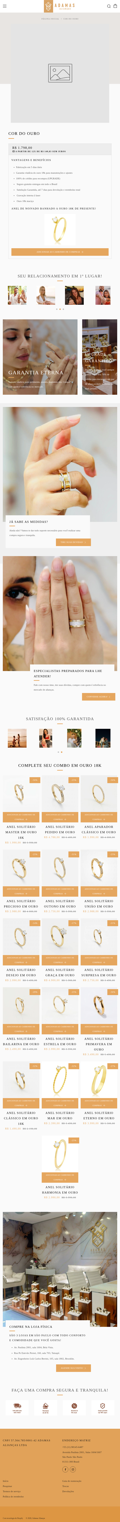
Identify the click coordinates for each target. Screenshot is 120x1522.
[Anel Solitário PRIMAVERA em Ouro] (99, 1005)
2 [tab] (60, 309)
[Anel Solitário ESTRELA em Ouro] (60, 1005)
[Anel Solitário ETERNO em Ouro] (99, 1079)
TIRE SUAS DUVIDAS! (72, 542)
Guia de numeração (71, 1481)
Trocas (65, 1486)
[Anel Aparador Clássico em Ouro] (99, 793)
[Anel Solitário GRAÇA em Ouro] (60, 936)
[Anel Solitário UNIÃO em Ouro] (99, 868)
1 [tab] (57, 309)
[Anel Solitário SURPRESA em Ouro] (99, 936)
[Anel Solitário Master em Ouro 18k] (21, 793)
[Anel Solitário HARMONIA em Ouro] (60, 1154)
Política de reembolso (13, 1496)
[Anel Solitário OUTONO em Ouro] (60, 868)
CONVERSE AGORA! (97, 697)
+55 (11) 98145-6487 (72, 1447)
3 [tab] (63, 309)
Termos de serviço (12, 1491)
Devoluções (68, 1491)
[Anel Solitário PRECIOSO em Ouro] (21, 868)
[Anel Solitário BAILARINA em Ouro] (21, 1005)
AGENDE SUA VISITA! (72, 1368)
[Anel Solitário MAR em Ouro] (60, 1079)
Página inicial (50, 19)
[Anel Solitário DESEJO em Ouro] (21, 936)
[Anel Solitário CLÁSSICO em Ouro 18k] (21, 1079)
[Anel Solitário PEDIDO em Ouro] (60, 793)
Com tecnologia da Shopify (13, 1518)
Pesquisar (7, 1486)
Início (5, 1481)
